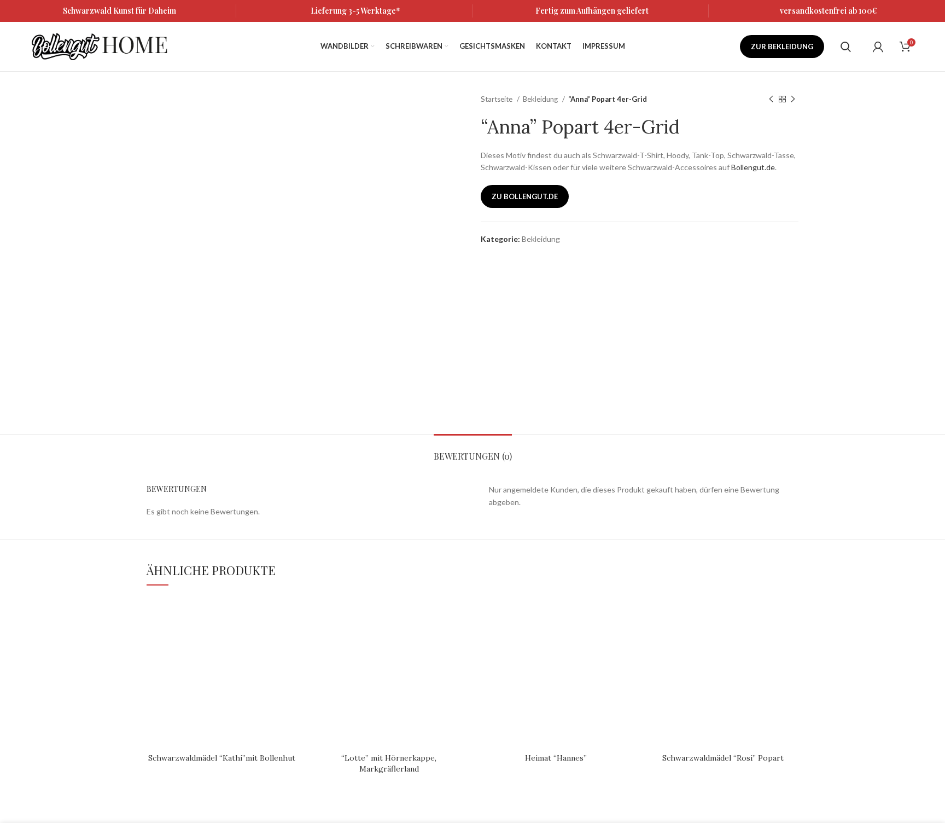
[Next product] (793, 99)
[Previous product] (771, 99)
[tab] (473, 450)
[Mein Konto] (878, 46)
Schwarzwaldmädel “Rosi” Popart (723, 758)
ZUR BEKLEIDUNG (782, 46)
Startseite (497, 99)
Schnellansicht (289, 614)
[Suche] (845, 46)
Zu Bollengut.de (525, 196)
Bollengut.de (753, 167)
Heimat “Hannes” (556, 758)
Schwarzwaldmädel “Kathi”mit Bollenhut (221, 758)
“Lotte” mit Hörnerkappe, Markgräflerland (388, 763)
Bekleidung (541, 99)
